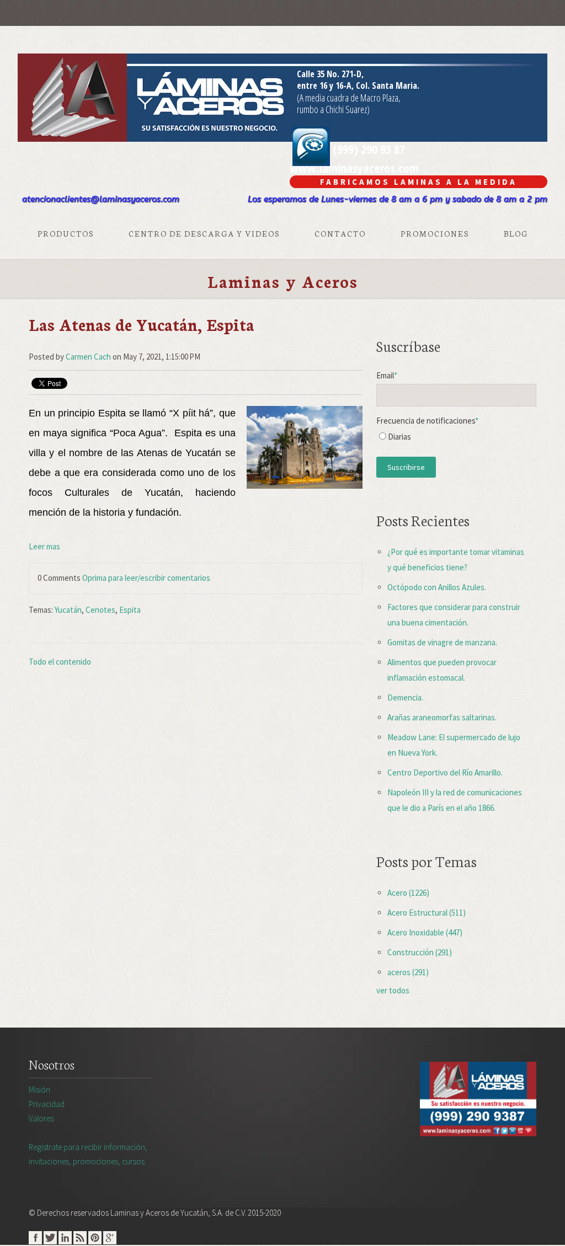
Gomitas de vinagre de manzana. (442, 642)
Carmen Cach (88, 356)
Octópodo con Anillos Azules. (436, 587)
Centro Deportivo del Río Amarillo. (445, 772)
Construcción (419, 952)
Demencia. (405, 697)
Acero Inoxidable (424, 932)
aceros (408, 972)
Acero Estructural (426, 912)
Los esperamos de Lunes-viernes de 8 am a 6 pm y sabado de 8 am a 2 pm (397, 199)
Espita (130, 610)
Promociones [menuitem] (435, 233)
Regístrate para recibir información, (88, 1154)
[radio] (456, 439)
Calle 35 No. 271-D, (330, 74)
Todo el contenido (60, 661)
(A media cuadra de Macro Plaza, (349, 97)
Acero (408, 892)
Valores (41, 1118)
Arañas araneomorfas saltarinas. (442, 717)
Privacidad (47, 1104)
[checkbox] (456, 439)
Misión (39, 1089)
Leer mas (44, 546)
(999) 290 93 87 (367, 149)
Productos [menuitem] (66, 233)
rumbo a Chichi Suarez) (333, 109)
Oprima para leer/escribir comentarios (146, 578)
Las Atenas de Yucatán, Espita (141, 324)
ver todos (392, 990)
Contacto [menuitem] (340, 233)
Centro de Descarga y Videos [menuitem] (204, 233)
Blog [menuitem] (516, 233)
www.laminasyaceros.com (354, 167)
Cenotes (100, 610)
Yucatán (68, 610)
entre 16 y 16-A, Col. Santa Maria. (358, 85)
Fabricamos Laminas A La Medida (418, 182)
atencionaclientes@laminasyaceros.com (100, 199)
